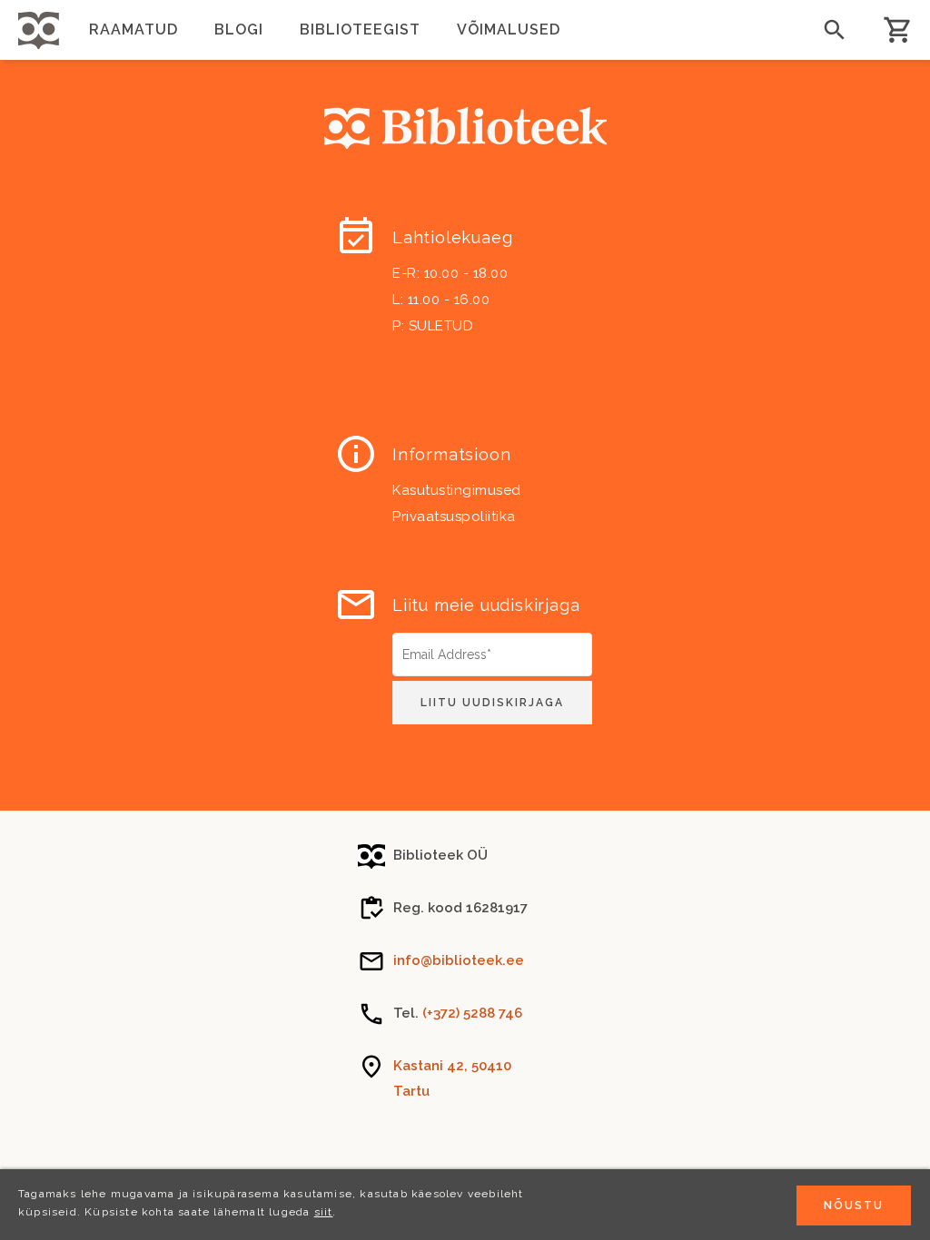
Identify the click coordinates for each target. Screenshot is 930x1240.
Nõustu (854, 1205)
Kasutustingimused (456, 490)
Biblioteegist (360, 29)
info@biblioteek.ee (458, 960)
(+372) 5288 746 (472, 1013)
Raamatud (133, 29)
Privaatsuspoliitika (454, 516)
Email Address (437, 639)
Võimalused (508, 29)
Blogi (238, 29)
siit (323, 1212)
